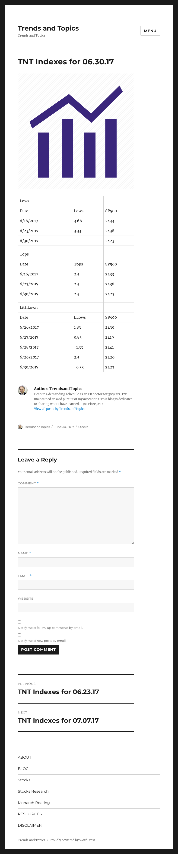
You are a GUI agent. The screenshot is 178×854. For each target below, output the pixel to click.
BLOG (23, 769)
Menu (150, 31)
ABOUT (24, 757)
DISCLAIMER (30, 825)
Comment (28, 483)
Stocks (83, 427)
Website (26, 598)
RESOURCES (30, 814)
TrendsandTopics (37, 427)
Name (24, 553)
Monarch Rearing (34, 803)
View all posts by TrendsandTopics (59, 409)
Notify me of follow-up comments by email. (50, 628)
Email (25, 576)
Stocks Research (33, 791)
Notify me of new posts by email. (42, 640)
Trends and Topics (48, 28)
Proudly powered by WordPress (72, 840)
